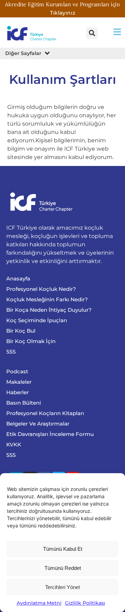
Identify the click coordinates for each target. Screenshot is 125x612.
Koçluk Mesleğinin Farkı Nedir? (47, 299)
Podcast (17, 371)
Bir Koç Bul (20, 330)
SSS (11, 351)
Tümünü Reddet (62, 568)
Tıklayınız (62, 12)
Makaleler (19, 382)
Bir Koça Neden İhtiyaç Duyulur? (49, 310)
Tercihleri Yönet (62, 587)
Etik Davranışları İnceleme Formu (50, 434)
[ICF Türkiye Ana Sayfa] (32, 33)
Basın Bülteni (23, 402)
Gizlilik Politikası (85, 603)
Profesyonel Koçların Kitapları (45, 413)
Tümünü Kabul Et (62, 549)
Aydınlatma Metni (39, 603)
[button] (92, 33)
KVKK (13, 444)
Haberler (17, 392)
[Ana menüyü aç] (117, 31)
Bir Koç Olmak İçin (31, 341)
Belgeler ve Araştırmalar (37, 423)
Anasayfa (18, 278)
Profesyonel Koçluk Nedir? (41, 289)
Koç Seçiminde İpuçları (36, 320)
